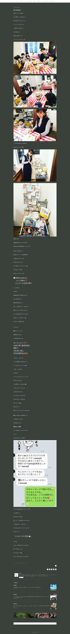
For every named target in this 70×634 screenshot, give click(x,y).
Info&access (52, 1)
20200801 (15, 585)
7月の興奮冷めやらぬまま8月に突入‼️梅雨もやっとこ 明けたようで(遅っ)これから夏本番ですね (27, 587)
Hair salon (38, 1)
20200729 (15, 603)
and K (34, 1)
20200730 (15, 594)
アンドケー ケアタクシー (20, 1)
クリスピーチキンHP (29, 1)
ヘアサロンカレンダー (45, 1)
